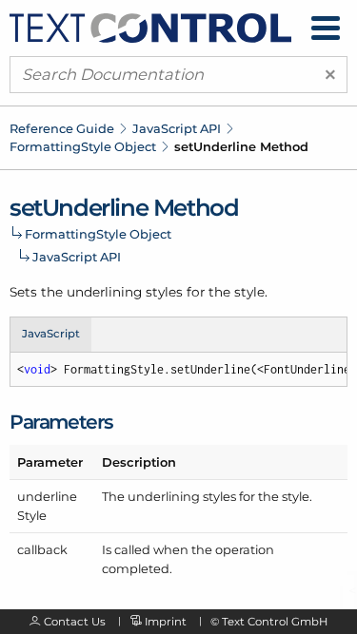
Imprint (166, 621)
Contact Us (75, 621)
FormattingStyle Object (83, 146)
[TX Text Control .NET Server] (150, 26)
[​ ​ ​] (325, 28)
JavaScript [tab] (51, 333)
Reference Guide (62, 128)
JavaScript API (176, 128)
